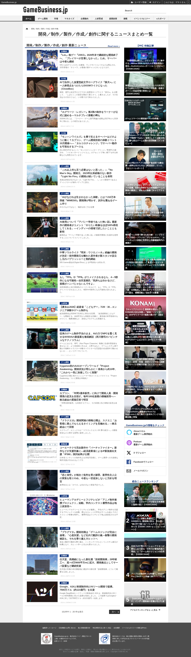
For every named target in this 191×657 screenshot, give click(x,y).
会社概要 (117, 628)
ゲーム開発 (43, 18)
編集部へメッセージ (49, 628)
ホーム (28, 18)
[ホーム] (27, 29)
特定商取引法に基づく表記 (102, 628)
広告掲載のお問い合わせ (67, 628)
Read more (113, 46)
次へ (114, 612)
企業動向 (85, 18)
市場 (56, 18)
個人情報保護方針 (84, 628)
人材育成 (99, 18)
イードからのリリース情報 (131, 628)
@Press (144, 628)
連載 (125, 18)
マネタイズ (69, 18)
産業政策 (113, 18)
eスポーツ (160, 18)
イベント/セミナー (142, 18)
